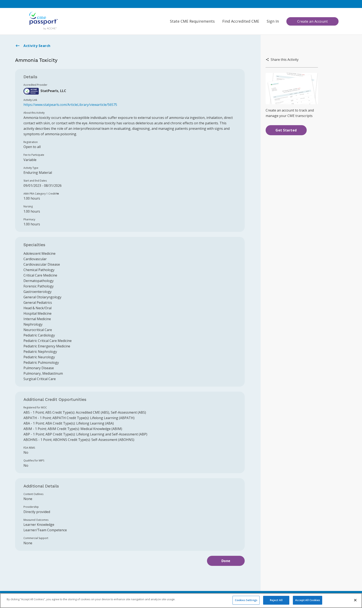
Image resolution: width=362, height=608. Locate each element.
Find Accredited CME (240, 21)
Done (225, 561)
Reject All (276, 600)
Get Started (286, 130)
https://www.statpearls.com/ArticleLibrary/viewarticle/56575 (70, 104)
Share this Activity (285, 59)
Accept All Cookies (307, 600)
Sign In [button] (273, 21)
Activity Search (36, 45)
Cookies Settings (246, 600)
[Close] (355, 600)
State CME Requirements (192, 21)
